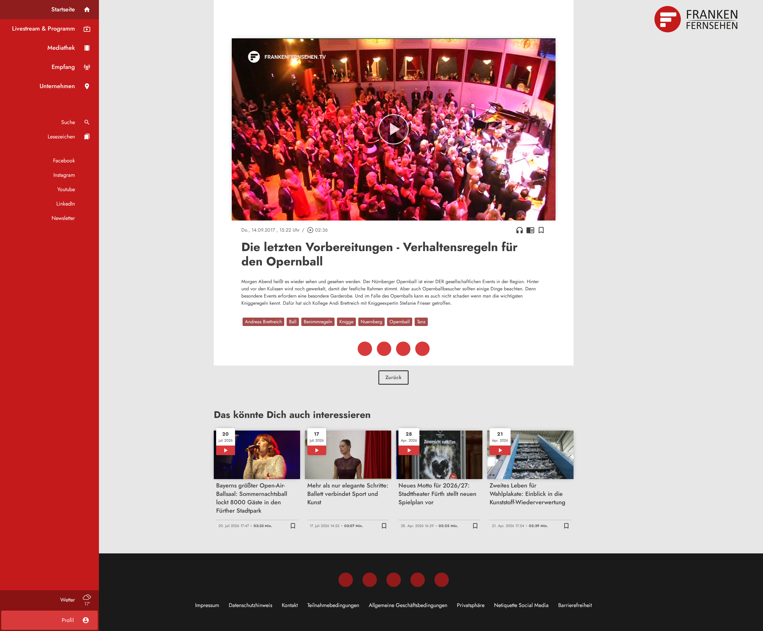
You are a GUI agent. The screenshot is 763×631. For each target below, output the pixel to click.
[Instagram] (369, 580)
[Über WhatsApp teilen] (403, 349)
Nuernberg (371, 321)
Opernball (399, 321)
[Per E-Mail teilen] (422, 349)
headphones (519, 230)
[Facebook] (345, 580)
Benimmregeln (318, 321)
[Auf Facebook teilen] (365, 349)
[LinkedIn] (417, 580)
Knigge (346, 321)
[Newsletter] (441, 580)
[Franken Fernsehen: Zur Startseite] (696, 19)
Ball (293, 321)
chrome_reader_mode (530, 230)
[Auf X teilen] (384, 349)
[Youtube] (393, 580)
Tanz (421, 321)
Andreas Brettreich (263, 321)
